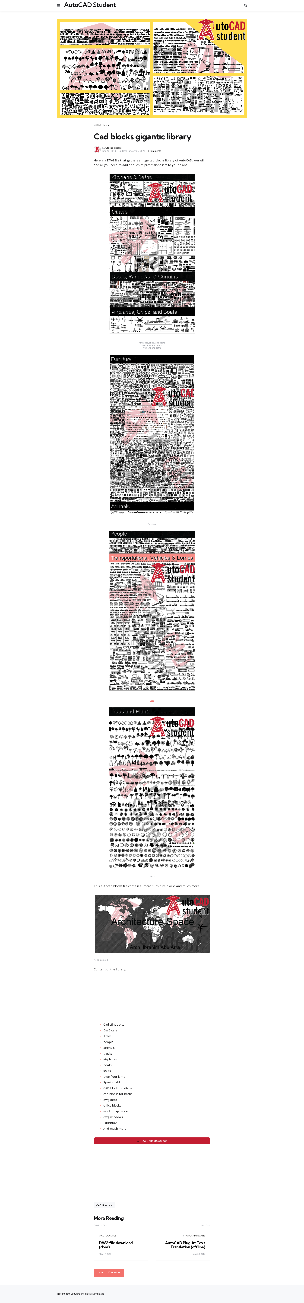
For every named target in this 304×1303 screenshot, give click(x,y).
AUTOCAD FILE (108, 1235)
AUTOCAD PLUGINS (195, 1235)
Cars (152, 700)
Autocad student (112, 147)
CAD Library (102, 125)
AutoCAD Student (90, 4)
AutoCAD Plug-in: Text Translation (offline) (185, 1244)
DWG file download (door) (116, 1244)
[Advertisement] (58, 999)
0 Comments (154, 150)
